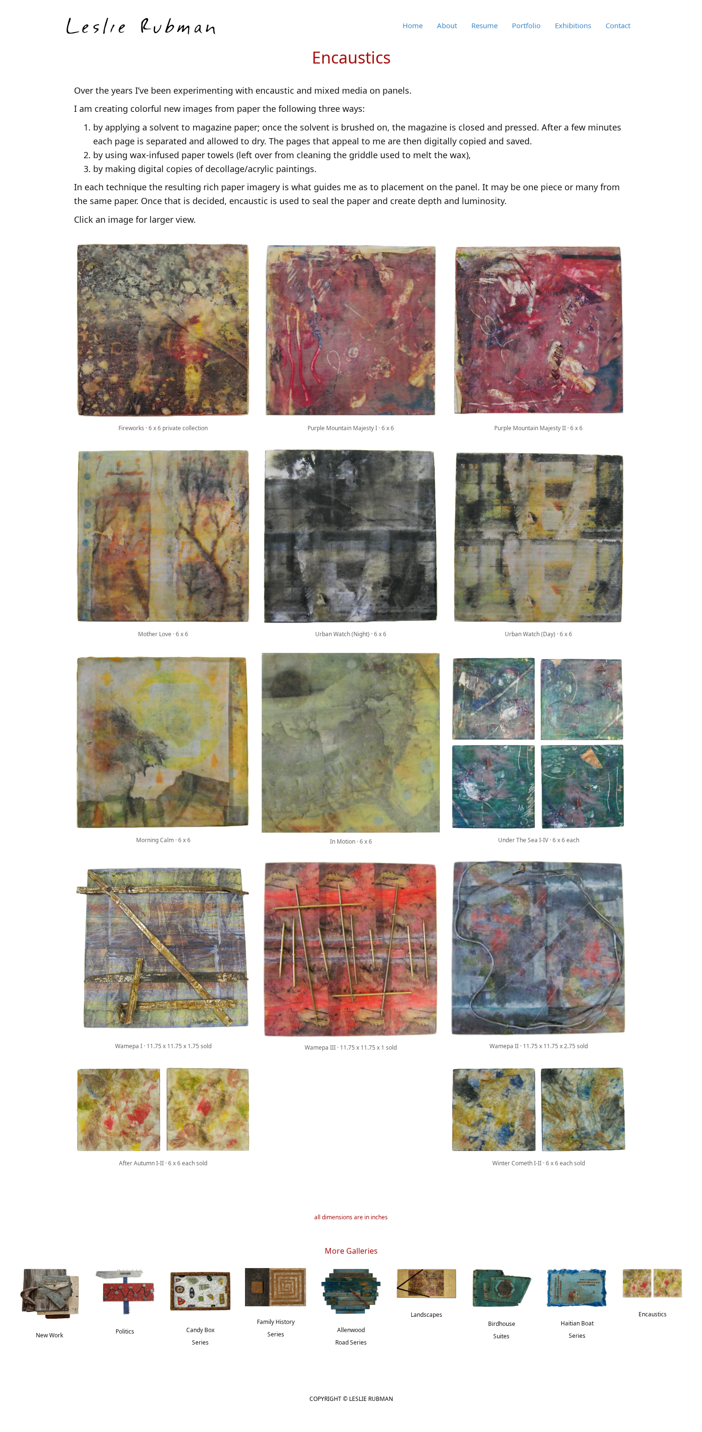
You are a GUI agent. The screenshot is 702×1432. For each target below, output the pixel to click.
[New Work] (49, 1293)
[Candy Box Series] (200, 1290)
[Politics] (125, 1291)
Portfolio (526, 25)
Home (413, 25)
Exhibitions (573, 25)
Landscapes (426, 1315)
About (447, 25)
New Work (49, 1335)
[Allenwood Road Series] (351, 1290)
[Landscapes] (426, 1282)
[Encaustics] (652, 1282)
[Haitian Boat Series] (576, 1287)
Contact (618, 25)
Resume (484, 25)
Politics (125, 1331)
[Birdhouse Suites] (501, 1287)
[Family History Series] (275, 1286)
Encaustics (652, 1314)
